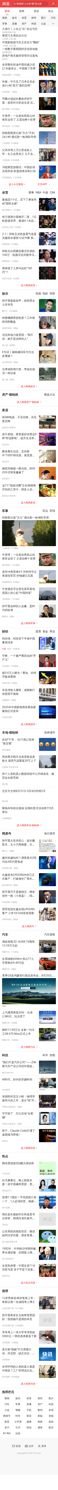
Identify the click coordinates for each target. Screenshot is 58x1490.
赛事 (31, 192)
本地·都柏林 (10, 732)
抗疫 (17, 1433)
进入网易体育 (28, 285)
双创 (29, 1427)
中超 (45, 192)
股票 (38, 631)
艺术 (17, 1427)
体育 (24, 17)
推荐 (21, 11)
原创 (36, 11)
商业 (52, 631)
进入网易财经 (28, 724)
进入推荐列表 (28, 1383)
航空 (51, 1427)
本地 (51, 1410)
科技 (33, 23)
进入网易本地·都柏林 (28, 825)
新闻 (4, 17)
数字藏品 (7, 1433)
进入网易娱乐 (28, 386)
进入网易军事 (28, 623)
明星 (52, 293)
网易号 (6, 833)
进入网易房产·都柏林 (28, 402)
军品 (45, 511)
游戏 (51, 1416)
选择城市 (49, 732)
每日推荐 (49, 833)
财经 (33, 17)
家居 (5, 410)
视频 (17, 1410)
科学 (45, 1055)
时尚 (17, 1416)
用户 (53, 3)
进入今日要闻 (16, 184)
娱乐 (14, 17)
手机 (29, 1410)
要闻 (7, 11)
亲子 (7, 1427)
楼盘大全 (49, 394)
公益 (43, 23)
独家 (40, 1421)
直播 (14, 23)
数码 (40, 1410)
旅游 (51, 1421)
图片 (43, 17)
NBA (38, 192)
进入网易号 (28, 926)
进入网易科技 (28, 1148)
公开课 (18, 1421)
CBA (52, 192)
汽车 (53, 17)
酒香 (40, 1427)
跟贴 (40, 1416)
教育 (7, 1421)
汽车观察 (49, 934)
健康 (29, 1421)
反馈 (18, 1446)
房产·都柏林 (10, 394)
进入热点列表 (28, 1282)
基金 (45, 631)
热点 (50, 11)
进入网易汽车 (28, 1047)
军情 (52, 511)
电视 (38, 293)
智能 (52, 1055)
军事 (4, 23)
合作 (31, 1446)
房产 (24, 23)
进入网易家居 (28, 502)
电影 (45, 293)
